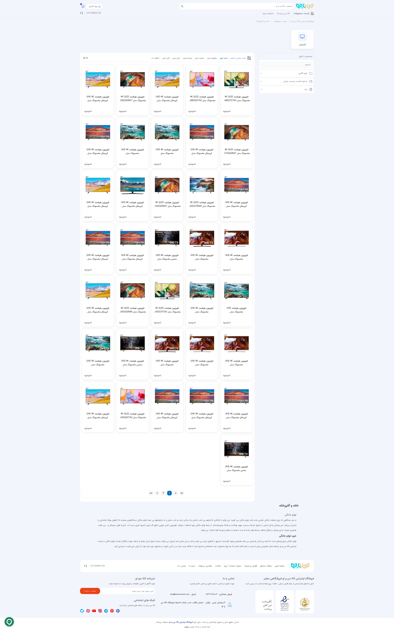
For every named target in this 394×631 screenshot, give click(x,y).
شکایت (218, 566)
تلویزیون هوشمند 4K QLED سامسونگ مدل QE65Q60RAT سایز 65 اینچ (167, 204)
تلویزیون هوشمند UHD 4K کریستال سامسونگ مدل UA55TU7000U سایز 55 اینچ (167, 415)
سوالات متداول (266, 566)
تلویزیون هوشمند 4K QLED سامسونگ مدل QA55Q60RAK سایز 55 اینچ (132, 310)
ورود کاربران (93, 6)
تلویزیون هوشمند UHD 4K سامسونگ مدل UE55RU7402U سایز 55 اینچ (202, 362)
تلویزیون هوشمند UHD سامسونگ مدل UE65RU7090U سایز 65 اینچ (236, 310)
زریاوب (186, 626)
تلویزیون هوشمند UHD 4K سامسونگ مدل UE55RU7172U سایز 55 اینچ (98, 362)
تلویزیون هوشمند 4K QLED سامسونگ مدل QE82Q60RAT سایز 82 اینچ (132, 98)
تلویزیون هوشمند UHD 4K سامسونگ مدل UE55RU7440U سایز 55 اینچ (236, 362)
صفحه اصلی (279, 566)
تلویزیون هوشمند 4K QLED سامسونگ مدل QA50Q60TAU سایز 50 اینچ (132, 415)
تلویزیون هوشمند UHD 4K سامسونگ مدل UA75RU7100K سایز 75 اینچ (132, 151)
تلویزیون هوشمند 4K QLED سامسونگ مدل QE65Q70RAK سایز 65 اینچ (201, 204)
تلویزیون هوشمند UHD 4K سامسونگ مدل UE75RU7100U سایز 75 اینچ (167, 151)
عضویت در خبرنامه (90, 591)
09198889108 (93, 13)
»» (151, 493)
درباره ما (192, 566)
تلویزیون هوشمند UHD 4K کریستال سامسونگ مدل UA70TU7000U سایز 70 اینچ (236, 204)
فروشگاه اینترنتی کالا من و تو (302, 21)
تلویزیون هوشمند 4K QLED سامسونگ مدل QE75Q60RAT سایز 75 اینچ (236, 151)
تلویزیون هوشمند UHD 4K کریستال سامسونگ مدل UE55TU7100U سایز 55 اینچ (202, 415)
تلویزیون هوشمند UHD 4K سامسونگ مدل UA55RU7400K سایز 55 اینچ (167, 362)
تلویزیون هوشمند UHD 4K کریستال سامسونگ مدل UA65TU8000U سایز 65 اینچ (98, 204)
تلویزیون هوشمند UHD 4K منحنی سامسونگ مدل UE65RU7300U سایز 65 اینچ (167, 257)
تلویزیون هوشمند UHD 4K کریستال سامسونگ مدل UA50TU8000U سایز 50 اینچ (98, 415)
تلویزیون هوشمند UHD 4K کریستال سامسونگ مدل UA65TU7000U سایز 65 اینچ (98, 257)
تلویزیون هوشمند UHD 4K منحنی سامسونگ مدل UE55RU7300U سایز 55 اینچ (132, 362)
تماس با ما (181, 566)
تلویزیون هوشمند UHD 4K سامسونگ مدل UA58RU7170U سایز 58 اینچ (202, 310)
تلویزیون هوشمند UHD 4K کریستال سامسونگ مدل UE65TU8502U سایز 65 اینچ (132, 204)
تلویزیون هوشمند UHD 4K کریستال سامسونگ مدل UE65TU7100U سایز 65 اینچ (132, 257)
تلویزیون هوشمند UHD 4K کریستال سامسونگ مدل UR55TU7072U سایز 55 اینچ (236, 415)
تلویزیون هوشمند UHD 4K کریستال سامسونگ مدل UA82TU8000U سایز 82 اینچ (98, 98)
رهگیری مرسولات (205, 566)
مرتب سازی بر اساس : (237, 58)
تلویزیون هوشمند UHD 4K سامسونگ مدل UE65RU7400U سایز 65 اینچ (202, 257)
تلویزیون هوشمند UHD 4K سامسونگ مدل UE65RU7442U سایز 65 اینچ (236, 257)
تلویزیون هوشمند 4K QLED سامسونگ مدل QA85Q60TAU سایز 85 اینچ (201, 98)
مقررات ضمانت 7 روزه (232, 566)
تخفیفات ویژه (268, 13)
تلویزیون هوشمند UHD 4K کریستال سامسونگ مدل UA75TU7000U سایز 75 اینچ (98, 151)
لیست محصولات (301, 13)
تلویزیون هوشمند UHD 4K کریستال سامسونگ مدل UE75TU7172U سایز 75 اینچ (202, 151)
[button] (286, 73)
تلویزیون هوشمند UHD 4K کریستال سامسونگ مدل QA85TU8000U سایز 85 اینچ (167, 98)
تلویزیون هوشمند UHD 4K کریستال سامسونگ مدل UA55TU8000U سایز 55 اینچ (98, 310)
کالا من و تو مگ (283, 13)
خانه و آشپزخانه (262, 21)
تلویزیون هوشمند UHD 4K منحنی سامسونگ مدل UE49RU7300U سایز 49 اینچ (236, 468)
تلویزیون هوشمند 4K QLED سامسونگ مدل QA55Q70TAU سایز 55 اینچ (167, 310)
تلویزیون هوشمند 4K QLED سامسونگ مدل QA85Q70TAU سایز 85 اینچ (236, 98)
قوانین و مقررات (250, 566)
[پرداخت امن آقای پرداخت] (265, 605)
